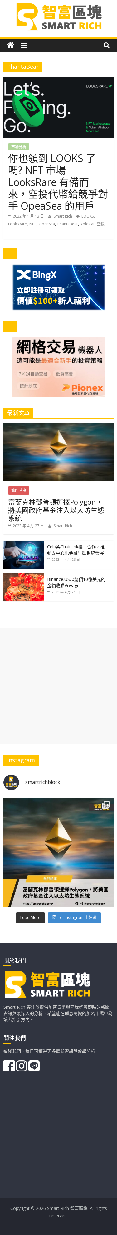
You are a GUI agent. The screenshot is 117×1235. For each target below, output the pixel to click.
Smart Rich (63, 216)
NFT (32, 224)
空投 (101, 224)
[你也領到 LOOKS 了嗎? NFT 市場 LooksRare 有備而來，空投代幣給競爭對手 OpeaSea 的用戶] (58, 80)
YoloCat (87, 224)
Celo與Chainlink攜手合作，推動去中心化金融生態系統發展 (76, 550)
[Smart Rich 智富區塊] (10, 45)
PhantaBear (67, 224)
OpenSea (47, 224)
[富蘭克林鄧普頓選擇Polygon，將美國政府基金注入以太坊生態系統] (58, 427)
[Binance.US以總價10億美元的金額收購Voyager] (23, 576)
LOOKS (87, 216)
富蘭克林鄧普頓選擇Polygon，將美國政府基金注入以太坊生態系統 (56, 510)
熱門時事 (18, 490)
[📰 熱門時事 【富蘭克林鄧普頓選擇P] (58, 852)
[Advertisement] (58, 686)
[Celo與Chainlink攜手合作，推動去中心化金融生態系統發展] (23, 544)
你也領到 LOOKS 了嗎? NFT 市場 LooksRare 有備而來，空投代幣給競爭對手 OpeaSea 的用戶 (58, 182)
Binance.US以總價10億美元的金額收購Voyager (76, 582)
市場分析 (18, 147)
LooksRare (17, 224)
